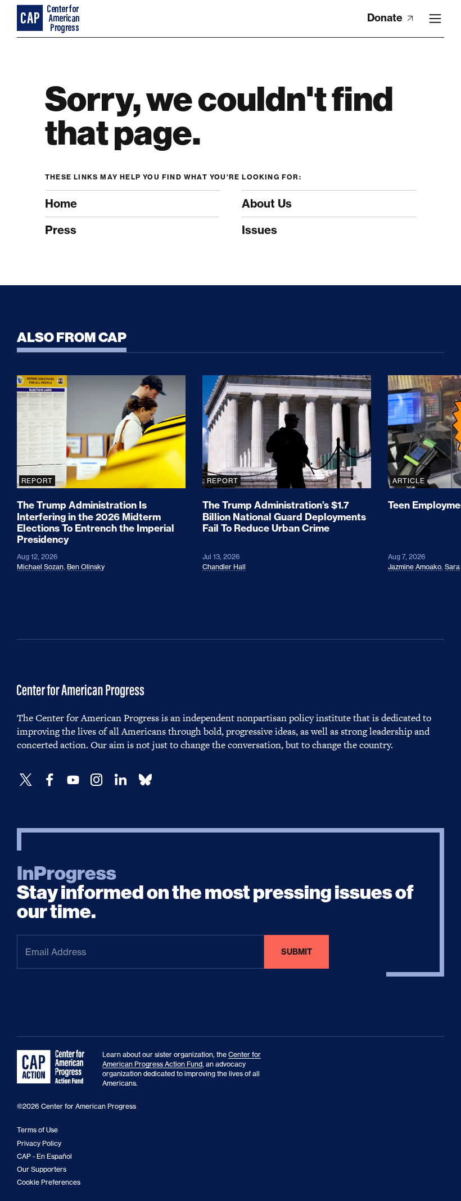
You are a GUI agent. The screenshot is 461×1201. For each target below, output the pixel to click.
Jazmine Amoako (414, 567)
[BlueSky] (145, 780)
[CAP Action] (54, 1067)
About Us (267, 203)
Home (61, 203)
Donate (386, 17)
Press (60, 230)
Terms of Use (37, 1130)
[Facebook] (49, 780)
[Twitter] (26, 780)
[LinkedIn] (120, 780)
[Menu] (435, 19)
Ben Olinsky (86, 567)
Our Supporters (41, 1169)
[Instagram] (97, 780)
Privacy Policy (39, 1143)
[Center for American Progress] (31, 18)
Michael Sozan (40, 567)
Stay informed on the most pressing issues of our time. (215, 892)
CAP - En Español (44, 1156)
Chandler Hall (224, 567)
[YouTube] (73, 780)
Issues (259, 230)
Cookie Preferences (48, 1182)
